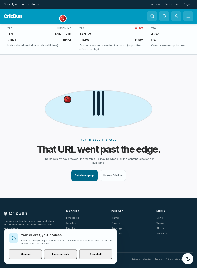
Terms (158, 259)
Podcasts (161, 233)
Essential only (60, 254)
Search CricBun (113, 175)
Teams (115, 217)
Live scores (72, 217)
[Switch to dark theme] (187, 258)
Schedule (71, 223)
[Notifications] (164, 16)
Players (115, 223)
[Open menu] (188, 16)
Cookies (147, 259)
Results (70, 228)
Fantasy (155, 4)
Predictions (172, 4)
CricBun (13, 16)
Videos (160, 223)
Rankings (116, 228)
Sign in (188, 4)
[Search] (152, 16)
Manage (26, 254)
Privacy (136, 259)
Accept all (96, 254)
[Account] (176, 16)
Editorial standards (175, 259)
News (159, 217)
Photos (160, 228)
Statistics (116, 233)
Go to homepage (84, 175)
